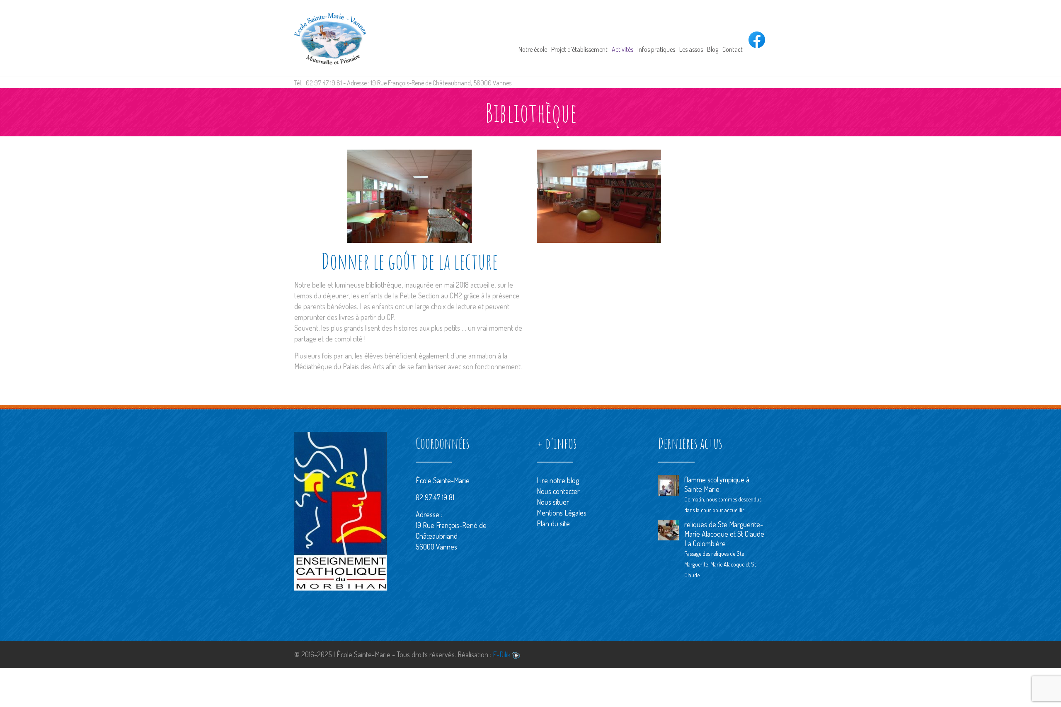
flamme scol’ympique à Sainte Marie (716, 484)
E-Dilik (502, 654)
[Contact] (732, 38)
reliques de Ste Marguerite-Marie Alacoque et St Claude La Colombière (724, 534)
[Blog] (712, 38)
